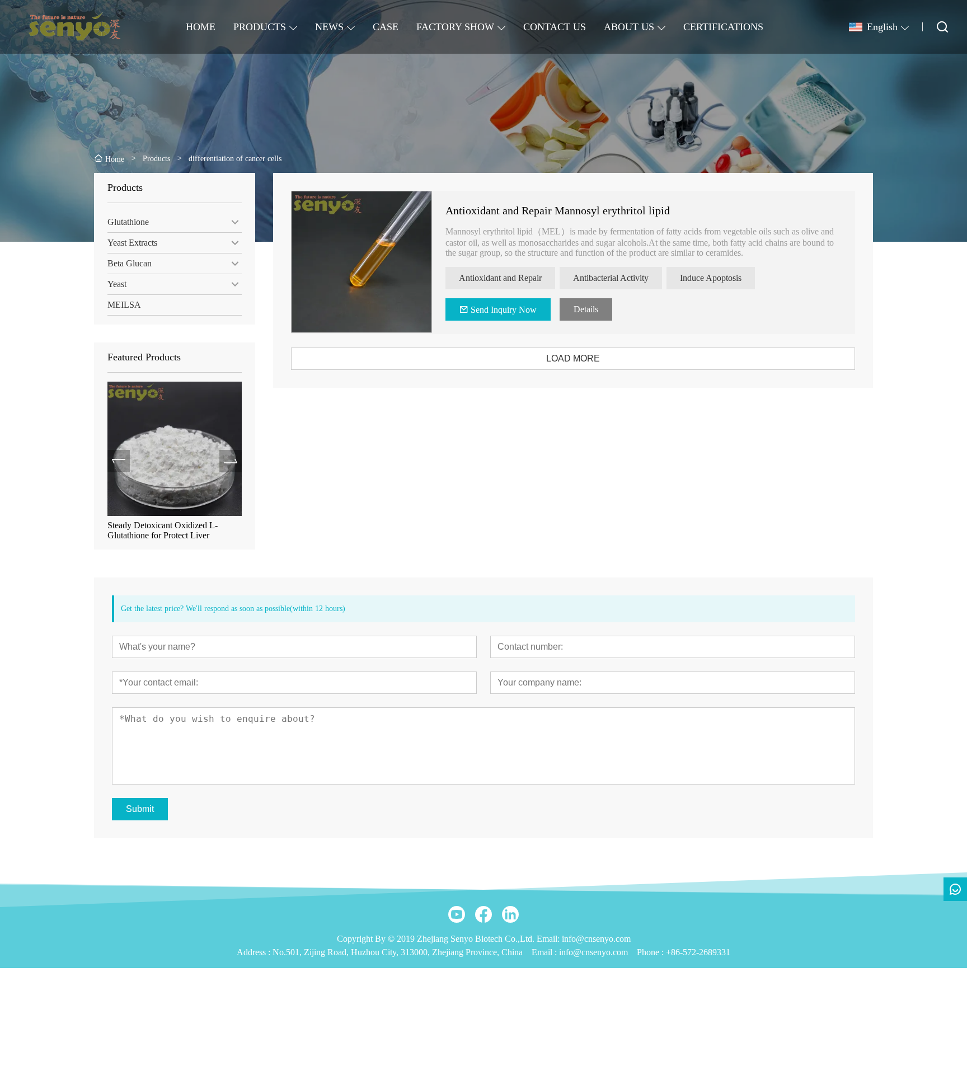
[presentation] (118, 461)
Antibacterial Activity (611, 278)
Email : (545, 952)
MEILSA (124, 304)
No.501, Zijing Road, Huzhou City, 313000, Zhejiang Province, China (398, 952)
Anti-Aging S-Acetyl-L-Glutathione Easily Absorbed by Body (171, 530)
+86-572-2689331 (698, 952)
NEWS (329, 26)
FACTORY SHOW (455, 26)
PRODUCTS (259, 26)
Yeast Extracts (132, 242)
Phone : (650, 952)
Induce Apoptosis (710, 278)
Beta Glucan (129, 263)
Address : (255, 952)
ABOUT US (629, 26)
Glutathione (128, 222)
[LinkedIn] (510, 914)
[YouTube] (457, 914)
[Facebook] (483, 914)
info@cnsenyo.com (593, 952)
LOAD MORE (573, 358)
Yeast (116, 284)
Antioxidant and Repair (500, 278)
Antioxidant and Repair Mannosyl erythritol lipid (557, 210)
